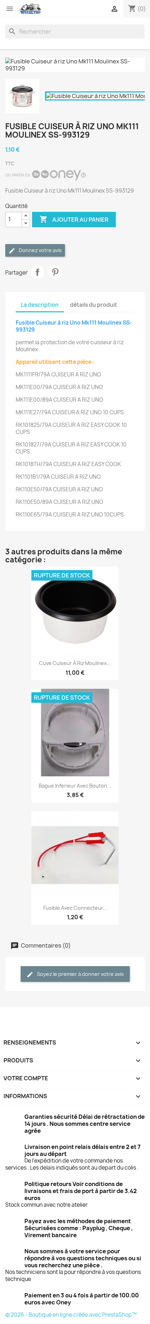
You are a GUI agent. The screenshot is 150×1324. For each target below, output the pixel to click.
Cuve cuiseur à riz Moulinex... (75, 663)
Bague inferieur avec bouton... (75, 785)
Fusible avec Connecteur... (75, 907)
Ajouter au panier (73, 219)
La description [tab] (40, 305)
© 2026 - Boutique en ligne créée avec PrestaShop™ (71, 1314)
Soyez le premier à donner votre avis (80, 974)
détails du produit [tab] (93, 305)
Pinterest (55, 272)
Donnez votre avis (40, 250)
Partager (37, 272)
